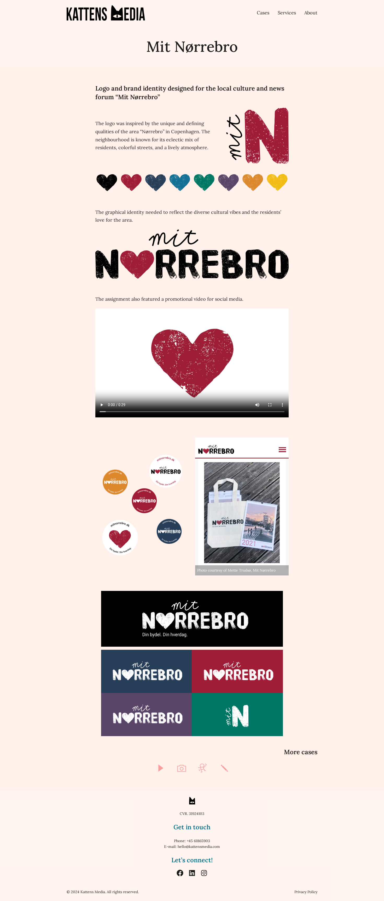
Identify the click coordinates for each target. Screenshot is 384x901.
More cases (300, 752)
